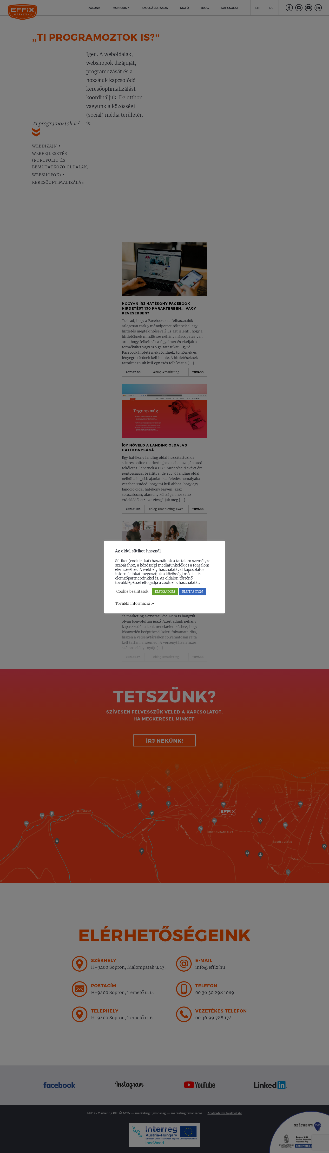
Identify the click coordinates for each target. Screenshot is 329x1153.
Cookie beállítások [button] (132, 591)
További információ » (134, 603)
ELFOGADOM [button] (165, 592)
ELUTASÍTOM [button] (192, 592)
